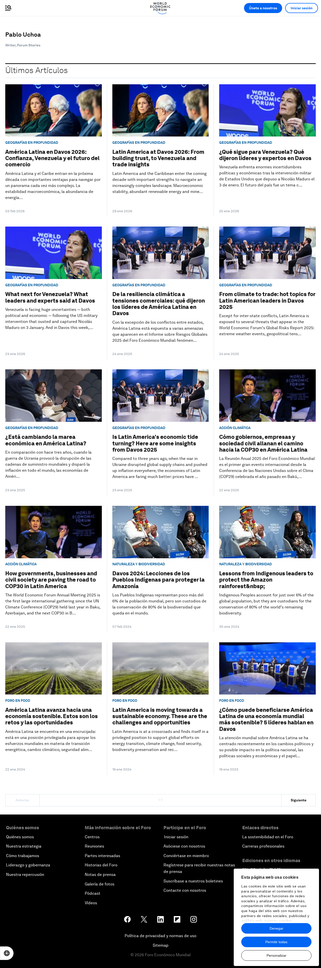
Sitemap (161, 945)
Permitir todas (276, 942)
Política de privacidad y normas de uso (160, 935)
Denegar (276, 928)
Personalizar (276, 955)
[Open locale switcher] (6, 953)
